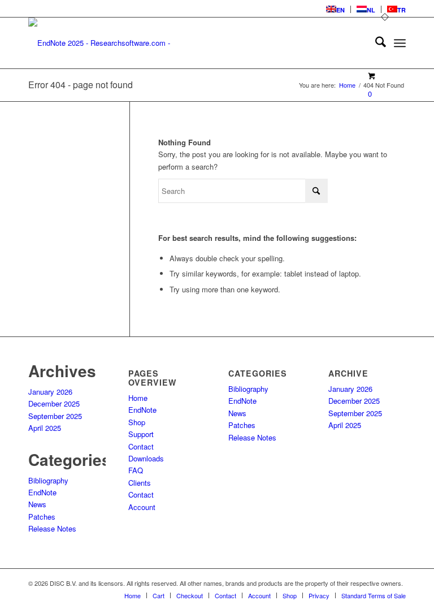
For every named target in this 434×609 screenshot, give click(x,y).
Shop (136, 422)
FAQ (135, 470)
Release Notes (52, 528)
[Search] (375, 43)
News (37, 504)
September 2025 (55, 416)
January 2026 (50, 391)
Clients (139, 482)
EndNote (42, 492)
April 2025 (44, 427)
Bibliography (48, 480)
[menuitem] (335, 9)
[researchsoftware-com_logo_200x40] (104, 43)
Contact (141, 446)
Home (137, 397)
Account (141, 507)
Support (141, 434)
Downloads (146, 458)
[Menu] (400, 43)
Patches (41, 516)
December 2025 (54, 403)
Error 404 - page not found (80, 84)
